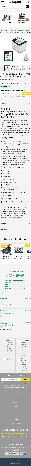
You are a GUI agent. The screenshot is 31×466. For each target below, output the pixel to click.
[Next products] (27, 19)
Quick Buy (6, 251)
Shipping (15, 419)
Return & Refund (15, 423)
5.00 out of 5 (20, 275)
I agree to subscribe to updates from (16, 383)
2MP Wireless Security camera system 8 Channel (19, 258)
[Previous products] (3, 19)
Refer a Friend (15, 415)
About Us (15, 394)
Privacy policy (15, 402)
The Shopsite (13, 460)
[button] (4, 79)
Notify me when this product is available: (12, 90)
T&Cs (15, 411)
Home (1, 30)
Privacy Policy (25, 383)
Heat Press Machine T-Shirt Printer (6, 258)
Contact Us (15, 398)
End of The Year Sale (10, 30)
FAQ (15, 406)
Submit (25, 379)
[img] (3, 298)
